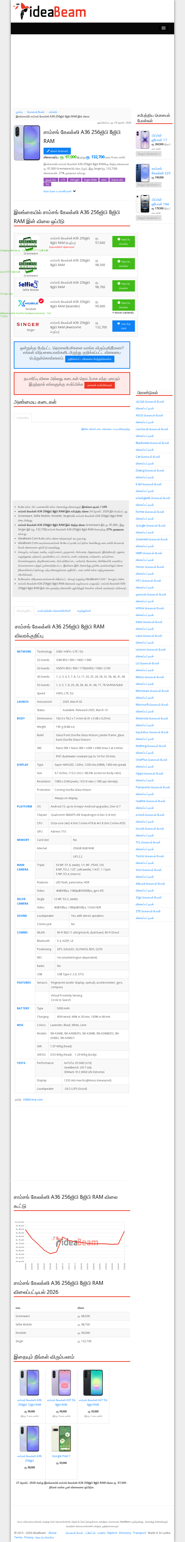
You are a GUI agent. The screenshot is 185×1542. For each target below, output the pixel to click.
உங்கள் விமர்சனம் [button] (59, 151)
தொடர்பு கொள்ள (44, 1537)
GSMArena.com (33, 1099)
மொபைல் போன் (74, 1533)
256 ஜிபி (74, 180)
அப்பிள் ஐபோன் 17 (159, 137)
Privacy (28, 1537)
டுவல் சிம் (51, 180)
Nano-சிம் (117, 180)
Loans (101, 1533)
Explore (112, 1533)
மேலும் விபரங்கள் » (148, 154)
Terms (18, 1537)
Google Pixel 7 (61, 1456)
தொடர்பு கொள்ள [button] (124, 241)
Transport (139, 1533)
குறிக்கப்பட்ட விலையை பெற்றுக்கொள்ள (90, 359)
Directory (125, 1533)
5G (47, 184)
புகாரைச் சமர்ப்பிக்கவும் (99, 385)
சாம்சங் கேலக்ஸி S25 (161, 170)
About (52, 1533)
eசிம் (104, 180)
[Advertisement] (94, 70)
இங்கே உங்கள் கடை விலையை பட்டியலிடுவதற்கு (105, 429)
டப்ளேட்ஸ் (90, 1533)
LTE (63, 180)
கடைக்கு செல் (126, 326)
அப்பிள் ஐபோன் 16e (160, 201)
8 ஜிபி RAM (90, 180)
